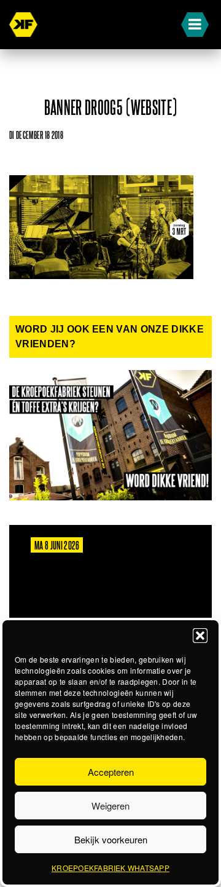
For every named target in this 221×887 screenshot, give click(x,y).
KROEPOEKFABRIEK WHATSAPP (110, 867)
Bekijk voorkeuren (110, 839)
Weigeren (110, 805)
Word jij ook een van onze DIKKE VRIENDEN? (109, 336)
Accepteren (111, 771)
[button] (200, 635)
